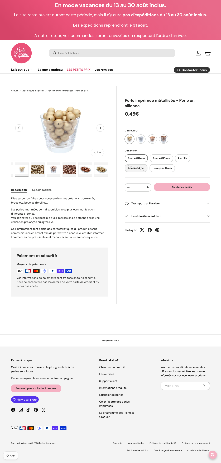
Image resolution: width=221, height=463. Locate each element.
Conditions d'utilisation (198, 450)
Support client (108, 381)
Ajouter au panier (182, 187)
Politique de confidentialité (163, 443)
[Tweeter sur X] (142, 230)
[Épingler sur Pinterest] (157, 230)
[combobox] (112, 53)
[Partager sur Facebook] (149, 230)
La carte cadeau (50, 70)
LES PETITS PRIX (78, 70)
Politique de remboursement (196, 443)
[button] (208, 53)
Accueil (14, 91)
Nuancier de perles (111, 395)
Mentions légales (136, 443)
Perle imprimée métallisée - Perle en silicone (68, 91)
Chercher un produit (112, 367)
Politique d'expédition (137, 450)
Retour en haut (110, 340)
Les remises (104, 70)
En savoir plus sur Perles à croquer (36, 388)
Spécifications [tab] (42, 190)
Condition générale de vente (168, 450)
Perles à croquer (47, 443)
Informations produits (113, 388)
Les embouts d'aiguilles (33, 91)
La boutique (20, 70)
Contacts (117, 443)
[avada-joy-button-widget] (213, 455)
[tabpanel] (59, 217)
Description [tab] (19, 190)
